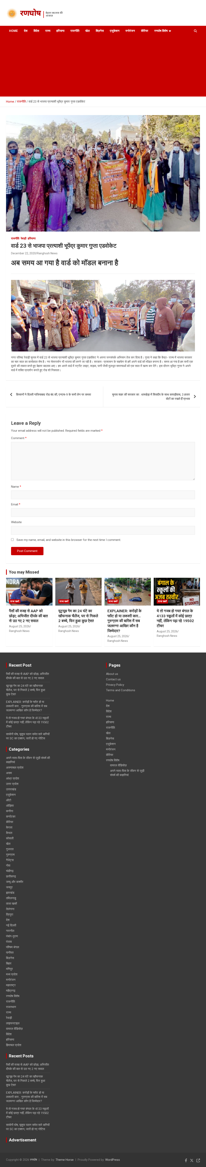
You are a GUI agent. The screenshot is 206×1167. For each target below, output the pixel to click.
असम (9, 773)
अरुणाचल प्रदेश (15, 767)
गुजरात (9, 849)
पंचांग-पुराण (12, 936)
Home (13, 31)
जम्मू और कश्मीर (14, 882)
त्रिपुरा (9, 914)
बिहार (8, 963)
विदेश (36, 31)
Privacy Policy (115, 685)
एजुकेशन (114, 31)
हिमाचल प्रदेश (13, 1045)
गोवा (8, 865)
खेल (87, 31)
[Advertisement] (99, 66)
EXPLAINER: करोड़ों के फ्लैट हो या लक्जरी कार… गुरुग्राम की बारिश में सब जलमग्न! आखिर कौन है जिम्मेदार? (124, 621)
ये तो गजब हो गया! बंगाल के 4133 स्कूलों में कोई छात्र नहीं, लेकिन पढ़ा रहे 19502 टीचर (175, 618)
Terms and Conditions (120, 690)
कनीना (9, 811)
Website (16, 522)
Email (15, 504)
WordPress (112, 1160)
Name (16, 486)
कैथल (9, 833)
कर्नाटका (10, 816)
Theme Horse (65, 1160)
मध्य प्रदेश (12, 974)
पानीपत (9, 952)
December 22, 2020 (23, 253)
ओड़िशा (10, 805)
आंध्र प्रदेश (12, 778)
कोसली (9, 838)
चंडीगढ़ (9, 871)
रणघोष (30, 14)
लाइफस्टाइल (13, 1023)
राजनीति (74, 31)
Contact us (113, 679)
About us (112, 674)
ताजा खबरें (14, 601)
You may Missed (24, 572)
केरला (9, 827)
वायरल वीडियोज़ (14, 1029)
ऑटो (8, 800)
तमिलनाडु (11, 898)
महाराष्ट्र (11, 985)
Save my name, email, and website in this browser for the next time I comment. (68, 540)
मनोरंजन (130, 31)
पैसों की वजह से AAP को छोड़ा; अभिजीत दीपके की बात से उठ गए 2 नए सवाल (28, 616)
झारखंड (10, 893)
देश (26, 31)
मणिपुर (9, 969)
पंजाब (9, 942)
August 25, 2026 (19, 626)
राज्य (47, 31)
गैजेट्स (10, 860)
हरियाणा (60, 31)
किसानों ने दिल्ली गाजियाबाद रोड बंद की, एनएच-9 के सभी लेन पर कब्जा (53, 394)
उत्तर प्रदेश (12, 784)
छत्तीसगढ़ (11, 876)
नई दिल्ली (11, 925)
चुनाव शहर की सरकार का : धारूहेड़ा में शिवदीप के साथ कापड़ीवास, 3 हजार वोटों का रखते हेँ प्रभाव (151, 397)
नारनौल (10, 931)
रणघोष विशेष (161, 31)
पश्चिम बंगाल (12, 947)
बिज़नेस (100, 31)
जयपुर (9, 887)
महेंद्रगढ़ (10, 990)
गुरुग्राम (10, 854)
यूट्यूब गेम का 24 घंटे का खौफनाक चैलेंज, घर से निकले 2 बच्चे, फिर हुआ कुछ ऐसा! (78, 616)
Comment (19, 438)
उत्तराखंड (11, 789)
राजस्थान (11, 1007)
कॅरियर (144, 31)
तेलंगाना (10, 909)
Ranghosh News (47, 253)
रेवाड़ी (23, 238)
